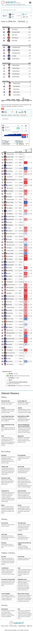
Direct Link (4, 115)
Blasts (2, 505)
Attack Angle (21, 466)
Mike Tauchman (10, 188)
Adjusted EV (21, 436)
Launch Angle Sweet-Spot (7, 416)
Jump (19, 568)
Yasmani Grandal (10, 154)
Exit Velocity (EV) (5, 401)
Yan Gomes (9, 193)
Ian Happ (14, 56)
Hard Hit (11, 373)
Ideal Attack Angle (5, 478)
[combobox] (16, 10)
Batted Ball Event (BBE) (23, 416)
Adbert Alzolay (16, 92)
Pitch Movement (22, 523)
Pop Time (3, 556)
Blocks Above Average (23, 593)
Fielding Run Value (22, 579)
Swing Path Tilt (5, 491)
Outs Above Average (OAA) (8, 579)
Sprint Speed (4, 609)
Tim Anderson (10, 176)
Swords (19, 505)
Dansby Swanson (15, 50)
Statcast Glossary (10, 393)
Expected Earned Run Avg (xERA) (24, 543)
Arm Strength (21, 556)
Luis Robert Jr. (10, 165)
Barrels (3, 408)
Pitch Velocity (4, 523)
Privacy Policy (13, 626)
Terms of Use (4, 626)
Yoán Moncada (15, 37)
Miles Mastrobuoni (16, 53)
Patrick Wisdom (10, 191)
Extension (3, 543)
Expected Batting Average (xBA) (7, 425)
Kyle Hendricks (16, 86)
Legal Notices (22, 626)
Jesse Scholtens (16, 95)
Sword (10, 380)
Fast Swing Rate (22, 455)
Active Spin (4, 534)
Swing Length (4, 466)
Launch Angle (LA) (22, 401)
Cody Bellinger (10, 171)
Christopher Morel (16, 32)
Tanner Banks (16, 89)
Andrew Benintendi (11, 179)
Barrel (11, 376)
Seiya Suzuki (14, 40)
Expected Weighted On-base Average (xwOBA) (24, 425)
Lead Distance (5, 568)
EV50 (2, 436)
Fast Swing (11, 378)
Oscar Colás (14, 35)
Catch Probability (5, 593)
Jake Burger (9, 196)
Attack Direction (22, 478)
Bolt (19, 609)
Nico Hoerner (9, 185)
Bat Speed (3, 455)
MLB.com (29, 626)
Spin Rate (20, 534)
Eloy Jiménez (15, 29)
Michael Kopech (15, 65)
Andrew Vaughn (10, 157)
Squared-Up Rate (22, 491)
